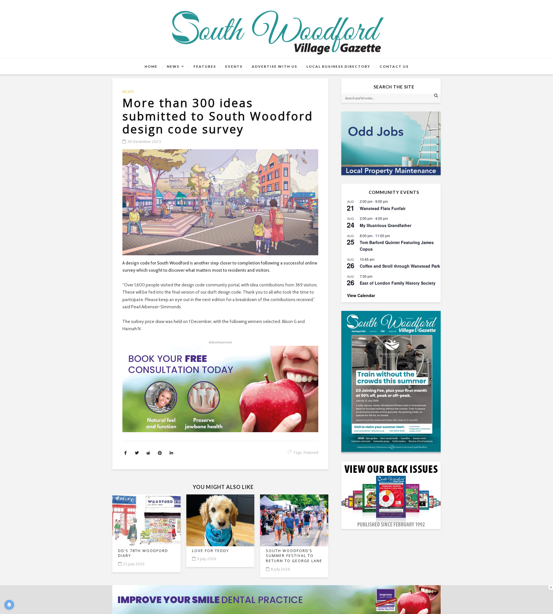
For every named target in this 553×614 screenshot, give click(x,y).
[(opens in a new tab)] (391, 381)
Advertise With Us (274, 66)
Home (151, 66)
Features (205, 66)
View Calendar (361, 295)
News (173, 66)
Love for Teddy (210, 550)
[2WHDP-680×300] (220, 389)
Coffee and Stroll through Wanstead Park (400, 266)
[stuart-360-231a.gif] (391, 143)
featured (311, 452)
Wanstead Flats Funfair (383, 208)
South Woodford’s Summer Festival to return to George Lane (294, 555)
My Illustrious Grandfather (385, 225)
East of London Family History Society (397, 283)
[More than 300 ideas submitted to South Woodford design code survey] (220, 202)
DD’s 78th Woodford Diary (143, 553)
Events (234, 66)
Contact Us (394, 66)
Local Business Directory (338, 66)
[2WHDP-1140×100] (276, 599)
